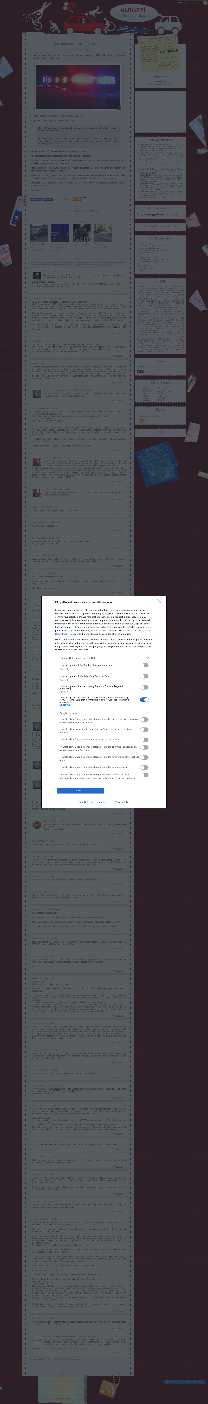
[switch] (144, 665)
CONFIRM (81, 790)
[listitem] (104, 658)
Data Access (104, 802)
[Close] (160, 602)
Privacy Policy (122, 802)
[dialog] (104, 702)
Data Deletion (86, 802)
